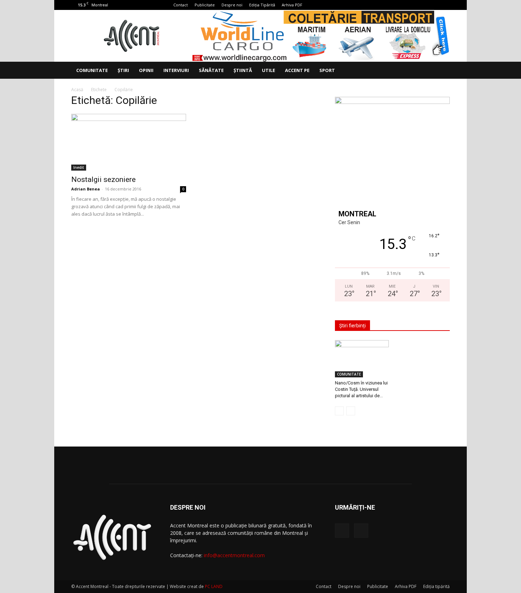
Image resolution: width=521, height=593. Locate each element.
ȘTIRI (123, 70)
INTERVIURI (176, 70)
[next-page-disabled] (350, 410)
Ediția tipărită (436, 586)
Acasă (77, 90)
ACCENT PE (297, 70)
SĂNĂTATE (211, 70)
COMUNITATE (92, 70)
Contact (180, 4)
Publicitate (205, 4)
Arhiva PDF (292, 4)
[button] (441, 70)
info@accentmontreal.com (234, 555)
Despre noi (232, 4)
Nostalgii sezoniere (103, 179)
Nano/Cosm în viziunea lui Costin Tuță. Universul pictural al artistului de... (361, 389)
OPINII (146, 70)
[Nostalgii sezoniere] (128, 142)
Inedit (78, 167)
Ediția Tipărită (262, 4)
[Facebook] (432, 5)
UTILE (268, 70)
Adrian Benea (85, 189)
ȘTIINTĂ (243, 70)
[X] (444, 5)
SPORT (327, 70)
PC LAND (214, 586)
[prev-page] (339, 410)
